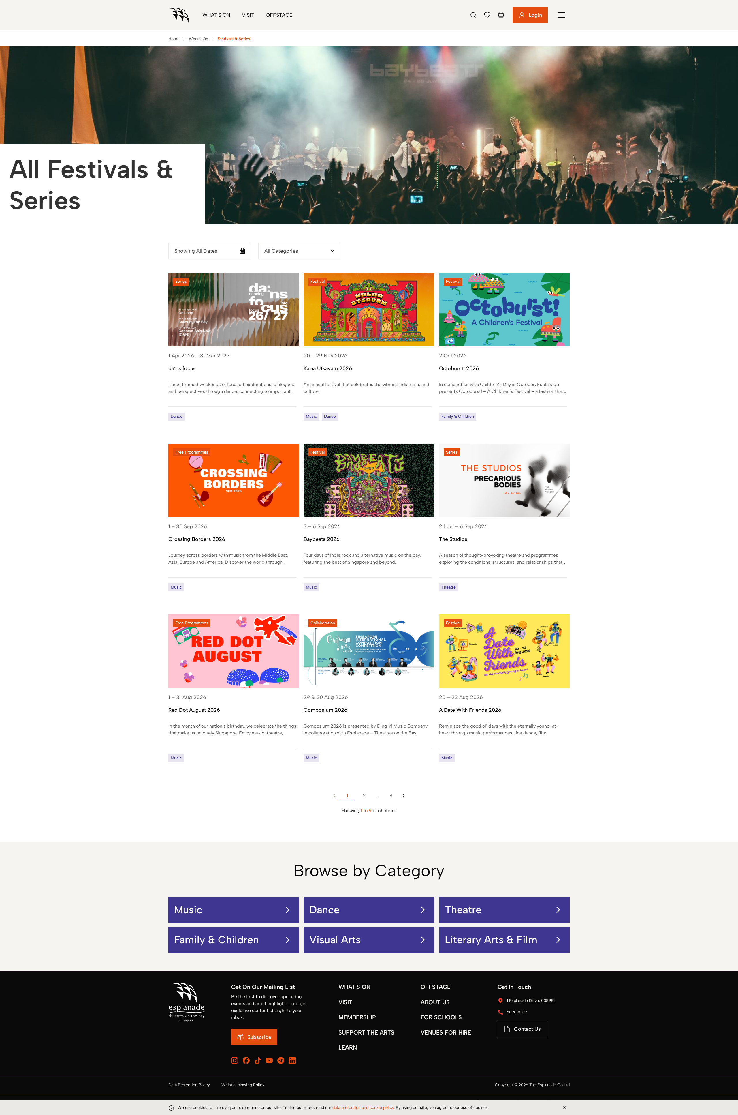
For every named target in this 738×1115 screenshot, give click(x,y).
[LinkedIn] (292, 1060)
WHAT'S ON (354, 986)
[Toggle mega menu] (562, 15)
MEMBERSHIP (357, 1017)
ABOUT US (435, 1002)
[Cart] (501, 15)
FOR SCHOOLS (441, 1017)
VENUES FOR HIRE (446, 1032)
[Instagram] (234, 1060)
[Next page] (403, 795)
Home (174, 38)
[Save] (487, 15)
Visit (248, 15)
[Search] (473, 15)
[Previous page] (334, 795)
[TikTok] (257, 1060)
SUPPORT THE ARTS (366, 1032)
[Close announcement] (564, 1108)
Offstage (279, 15)
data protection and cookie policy (363, 1107)
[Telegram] (280, 1060)
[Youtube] (269, 1060)
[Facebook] (246, 1060)
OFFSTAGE (436, 986)
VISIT (345, 1002)
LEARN (347, 1047)
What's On (216, 15)
